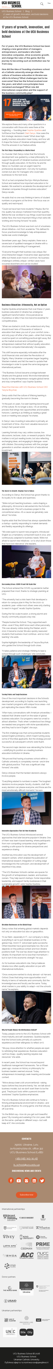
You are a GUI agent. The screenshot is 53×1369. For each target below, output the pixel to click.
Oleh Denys (30, 133)
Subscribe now (26, 1195)
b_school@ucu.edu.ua (27, 1164)
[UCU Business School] (12, 4)
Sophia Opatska (34, 130)
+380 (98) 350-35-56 (26, 1158)
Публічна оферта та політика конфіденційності (26, 1362)
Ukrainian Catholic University (26, 1359)
